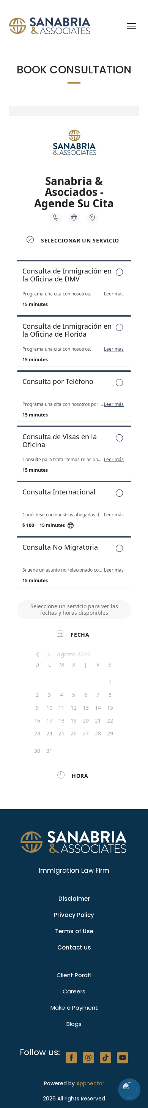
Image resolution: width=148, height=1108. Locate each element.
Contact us (74, 947)
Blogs (74, 1024)
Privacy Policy (74, 915)
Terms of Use (74, 931)
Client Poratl (74, 975)
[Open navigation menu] (131, 26)
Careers (74, 991)
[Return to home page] (50, 26)
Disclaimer (74, 899)
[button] (71, 1057)
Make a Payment (74, 1008)
